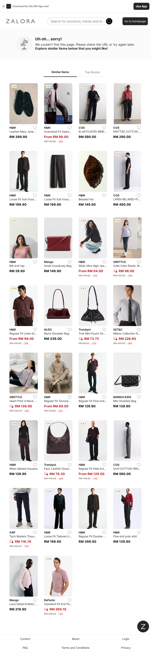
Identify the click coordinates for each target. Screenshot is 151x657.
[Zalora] (20, 21)
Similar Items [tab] (60, 72)
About (75, 638)
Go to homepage (135, 21)
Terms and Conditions (75, 647)
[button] (75, 6)
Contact (25, 638)
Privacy (126, 647)
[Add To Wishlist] (35, 128)
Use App (141, 6)
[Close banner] (4, 6)
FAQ (25, 647)
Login (125, 638)
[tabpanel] (75, 350)
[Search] (109, 21)
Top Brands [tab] (92, 72)
